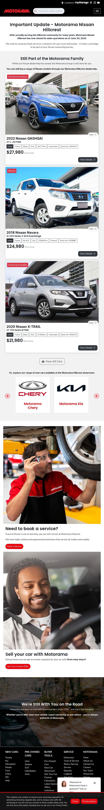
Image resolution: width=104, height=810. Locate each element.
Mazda (8, 767)
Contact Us (88, 764)
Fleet (85, 757)
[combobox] (48, 11)
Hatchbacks (30, 770)
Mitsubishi (10, 764)
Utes (27, 761)
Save (91, 134)
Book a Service (14, 546)
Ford (7, 770)
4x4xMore (49, 790)
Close (75, 801)
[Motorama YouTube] (99, 2)
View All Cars (54, 361)
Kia (6, 760)
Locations (69, 2)
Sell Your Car (50, 774)
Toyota (8, 757)
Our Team (88, 770)
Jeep (7, 780)
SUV (27, 767)
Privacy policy (89, 801)
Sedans (28, 764)
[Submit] (36, 11)
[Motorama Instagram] (95, 2)
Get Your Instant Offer (18, 666)
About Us (88, 760)
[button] (97, 11)
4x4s (27, 774)
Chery (8, 773)
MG (7, 777)
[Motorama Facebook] (91, 2)
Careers (87, 767)
